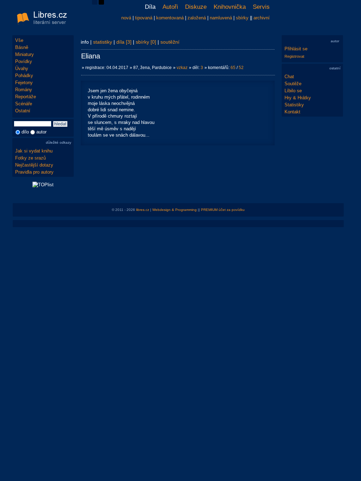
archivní (261, 17)
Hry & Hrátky (297, 97)
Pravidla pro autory (34, 172)
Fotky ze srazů (30, 158)
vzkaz (182, 67)
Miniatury (24, 54)
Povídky (23, 61)
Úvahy (21, 68)
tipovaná (143, 17)
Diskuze (196, 7)
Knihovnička (230, 7)
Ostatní (22, 110)
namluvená (221, 17)
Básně (21, 47)
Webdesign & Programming (174, 210)
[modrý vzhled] (94, 3)
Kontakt (292, 111)
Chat (289, 76)
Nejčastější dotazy (34, 165)
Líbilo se (293, 90)
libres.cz (142, 210)
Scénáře (23, 103)
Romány (23, 89)
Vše (19, 40)
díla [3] (123, 42)
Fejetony (24, 82)
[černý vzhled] (101, 3)
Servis (261, 7)
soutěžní (169, 42)
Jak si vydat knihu (34, 151)
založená (197, 17)
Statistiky (294, 104)
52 (241, 67)
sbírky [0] (146, 42)
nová (126, 17)
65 (233, 67)
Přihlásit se (295, 48)
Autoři (170, 7)
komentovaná (170, 17)
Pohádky (24, 75)
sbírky (242, 17)
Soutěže (292, 83)
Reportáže (25, 96)
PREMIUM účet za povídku (223, 210)
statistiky (102, 42)
